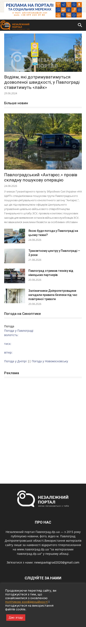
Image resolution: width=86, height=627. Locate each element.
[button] (80, 25)
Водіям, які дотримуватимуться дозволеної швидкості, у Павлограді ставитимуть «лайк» (42, 82)
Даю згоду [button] (16, 617)
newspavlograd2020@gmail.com (56, 562)
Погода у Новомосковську (50, 361)
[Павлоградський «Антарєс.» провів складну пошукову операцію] (43, 141)
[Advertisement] (43, 426)
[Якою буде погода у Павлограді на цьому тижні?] (14, 236)
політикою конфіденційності (26, 602)
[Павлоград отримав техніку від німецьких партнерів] (14, 276)
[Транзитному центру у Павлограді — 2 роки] (14, 256)
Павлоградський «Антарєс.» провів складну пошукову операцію (40, 177)
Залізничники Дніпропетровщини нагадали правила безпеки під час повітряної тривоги (52, 295)
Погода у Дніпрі (15, 361)
